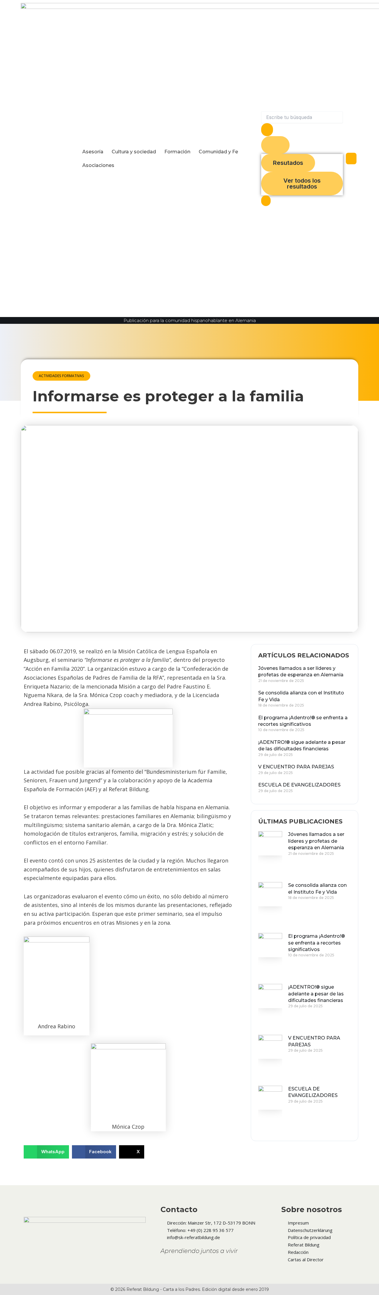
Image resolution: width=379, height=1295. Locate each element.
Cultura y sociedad (134, 152)
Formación (177, 152)
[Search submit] (267, 129)
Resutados (288, 162)
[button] (46, 1152)
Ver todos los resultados (302, 183)
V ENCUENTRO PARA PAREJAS (296, 767)
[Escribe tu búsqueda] (266, 200)
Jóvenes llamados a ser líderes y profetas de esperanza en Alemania (316, 840)
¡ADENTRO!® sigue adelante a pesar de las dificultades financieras (316, 993)
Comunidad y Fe (218, 152)
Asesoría (92, 152)
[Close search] (275, 145)
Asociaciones (98, 165)
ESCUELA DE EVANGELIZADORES (299, 785)
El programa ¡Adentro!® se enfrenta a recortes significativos (316, 942)
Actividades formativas (61, 375)
